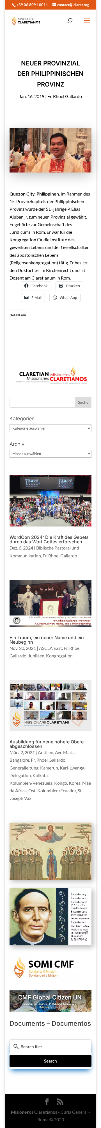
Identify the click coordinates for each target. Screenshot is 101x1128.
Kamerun (49, 767)
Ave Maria (65, 752)
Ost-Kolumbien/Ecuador (52, 790)
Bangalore (19, 759)
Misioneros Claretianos (34, 1112)
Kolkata (40, 775)
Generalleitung (24, 767)
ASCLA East (50, 648)
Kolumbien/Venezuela (31, 783)
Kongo (60, 783)
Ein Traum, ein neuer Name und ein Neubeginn (47, 640)
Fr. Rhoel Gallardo (64, 96)
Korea (75, 783)
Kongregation (59, 655)
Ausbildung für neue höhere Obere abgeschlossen (47, 744)
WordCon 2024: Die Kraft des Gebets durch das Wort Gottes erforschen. (49, 539)
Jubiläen (36, 655)
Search (50, 1060)
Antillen (45, 752)
